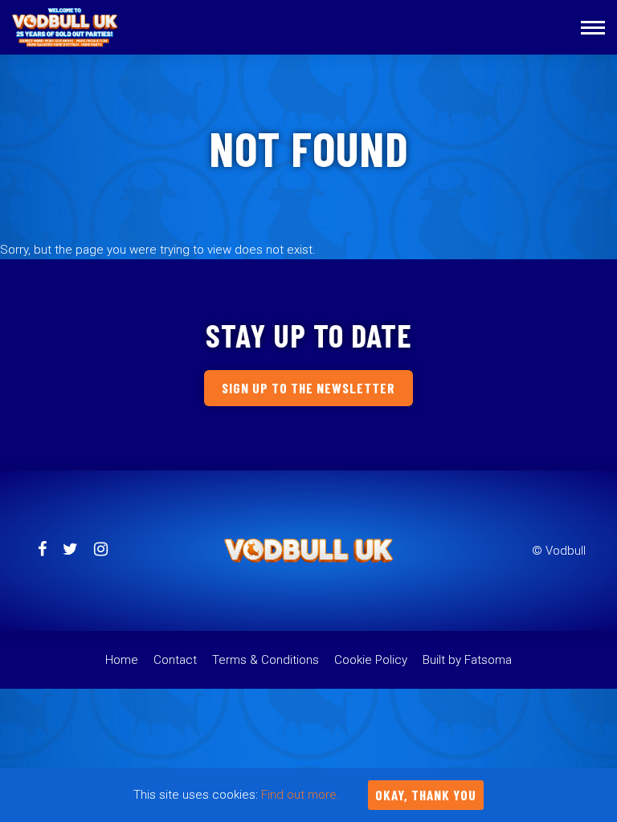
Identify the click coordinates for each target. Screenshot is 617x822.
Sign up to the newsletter (308, 388)
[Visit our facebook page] (42, 550)
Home (121, 660)
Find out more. (300, 794)
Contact (175, 660)
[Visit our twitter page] (70, 550)
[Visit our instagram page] (101, 550)
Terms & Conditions (265, 660)
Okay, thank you (425, 795)
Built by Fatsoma (467, 660)
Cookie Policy (370, 660)
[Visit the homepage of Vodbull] (65, 27)
